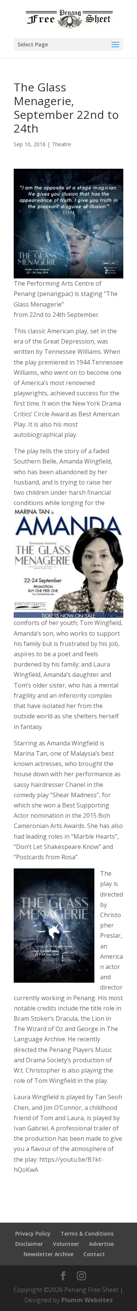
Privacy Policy (33, 1233)
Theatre (61, 144)
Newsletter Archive (48, 1254)
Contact (94, 1254)
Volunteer (66, 1243)
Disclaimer (29, 1243)
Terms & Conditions (87, 1233)
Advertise (101, 1243)
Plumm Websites (87, 1300)
